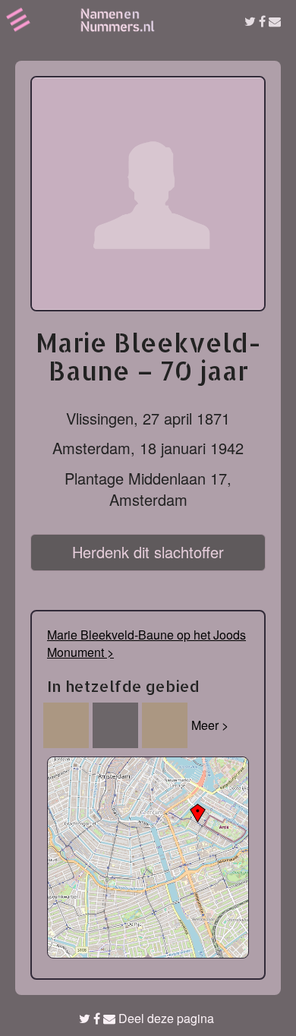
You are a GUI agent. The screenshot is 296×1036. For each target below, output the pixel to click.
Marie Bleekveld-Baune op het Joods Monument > (146, 643)
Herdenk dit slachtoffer (148, 552)
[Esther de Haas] (164, 725)
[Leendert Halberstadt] (66, 725)
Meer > (209, 725)
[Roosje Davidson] (115, 725)
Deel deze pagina (164, 1018)
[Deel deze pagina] (262, 21)
